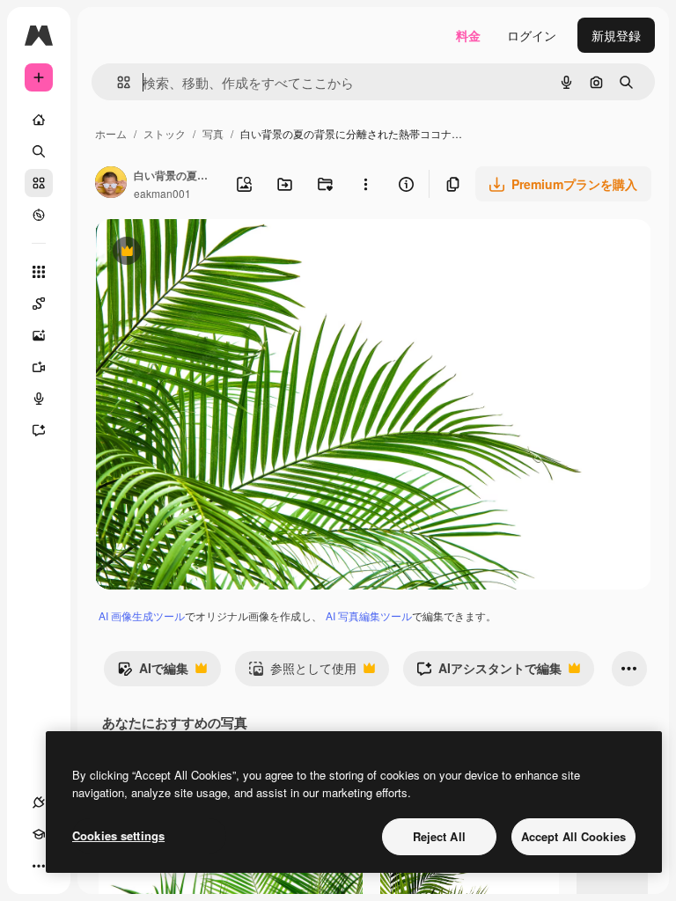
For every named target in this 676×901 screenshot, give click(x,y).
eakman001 (162, 193)
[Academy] (39, 834)
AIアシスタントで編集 (489, 672)
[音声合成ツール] (39, 399)
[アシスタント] (39, 430)
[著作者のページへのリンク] (111, 183)
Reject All (439, 836)
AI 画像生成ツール (142, 615)
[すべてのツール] (39, 272)
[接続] (39, 802)
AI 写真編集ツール (369, 615)
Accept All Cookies (573, 836)
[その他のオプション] (365, 183)
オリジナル (216, 253)
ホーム (111, 133)
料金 (468, 35)
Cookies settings (118, 835)
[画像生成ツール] (39, 335)
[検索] (39, 151)
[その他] (39, 866)
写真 (213, 133)
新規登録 (616, 35)
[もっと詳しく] (39, 215)
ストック (164, 133)
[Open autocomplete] (116, 82)
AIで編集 (152, 672)
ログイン (531, 35)
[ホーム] (39, 120)
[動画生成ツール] (39, 367)
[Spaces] (39, 303)
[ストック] (39, 183)
